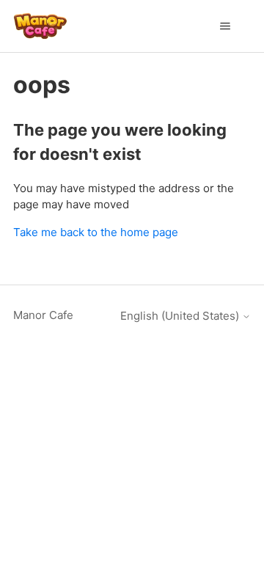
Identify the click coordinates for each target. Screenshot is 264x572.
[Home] (40, 26)
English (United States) (181, 315)
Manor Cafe (43, 315)
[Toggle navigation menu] (225, 26)
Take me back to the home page (95, 232)
